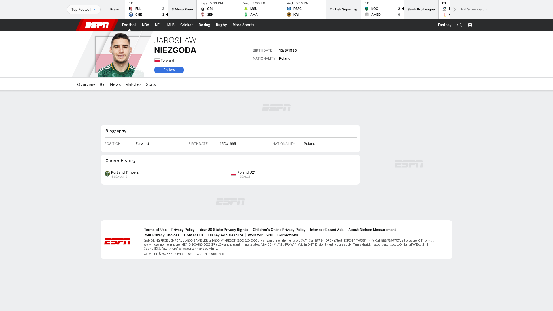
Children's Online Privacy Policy (279, 230)
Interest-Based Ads (327, 230)
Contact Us (194, 235)
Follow (169, 70)
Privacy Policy (183, 230)
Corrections (287, 235)
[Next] (454, 9)
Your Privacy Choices (161, 235)
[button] (459, 25)
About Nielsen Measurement (372, 230)
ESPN (97, 25)
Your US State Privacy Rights (223, 230)
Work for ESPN (260, 235)
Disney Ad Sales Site (225, 235)
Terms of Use (155, 230)
